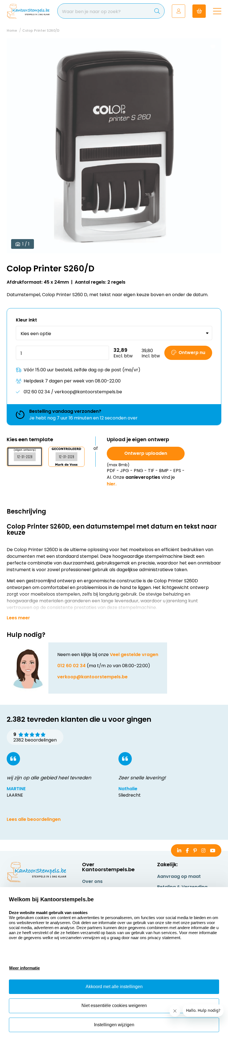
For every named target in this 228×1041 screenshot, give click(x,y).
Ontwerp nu (192, 352)
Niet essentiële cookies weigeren (114, 1005)
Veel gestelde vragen (134, 654)
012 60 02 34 (71, 665)
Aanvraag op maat (179, 876)
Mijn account (178, 11)
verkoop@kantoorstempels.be (92, 677)
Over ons (92, 881)
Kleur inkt (26, 320)
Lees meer (18, 617)
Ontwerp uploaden (145, 453)
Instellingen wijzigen (114, 1024)
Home (12, 30)
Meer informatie (24, 968)
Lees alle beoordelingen (34, 819)
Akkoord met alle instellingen (114, 986)
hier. (112, 484)
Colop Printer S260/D (41, 30)
